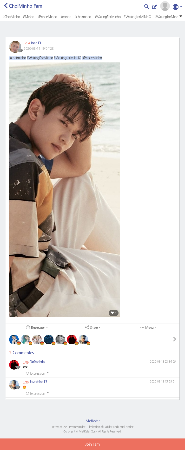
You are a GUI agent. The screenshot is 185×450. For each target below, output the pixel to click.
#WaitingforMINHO (137, 16)
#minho (65, 16)
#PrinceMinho (47, 16)
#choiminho (82, 16)
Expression (38, 327)
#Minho (28, 16)
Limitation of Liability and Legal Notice (110, 426)
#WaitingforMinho (167, 16)
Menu (149, 327)
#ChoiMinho (11, 16)
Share (94, 327)
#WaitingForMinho (107, 16)
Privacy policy (77, 426)
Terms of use (59, 426)
